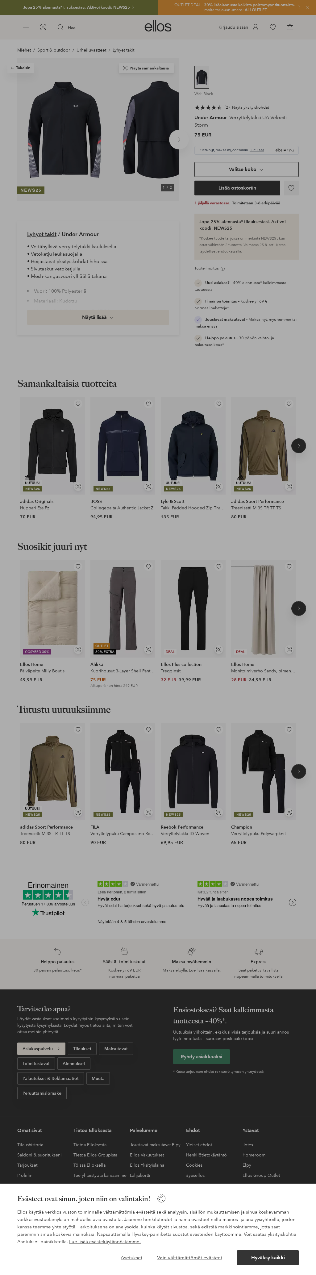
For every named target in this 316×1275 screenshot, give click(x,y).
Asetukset (131, 1257)
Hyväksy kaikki (268, 1257)
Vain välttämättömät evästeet (189, 1257)
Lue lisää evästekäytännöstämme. (105, 1241)
